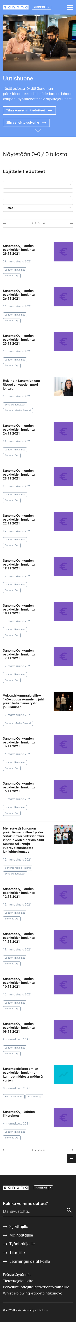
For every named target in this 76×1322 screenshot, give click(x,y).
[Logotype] (16, 1188)
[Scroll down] (38, 131)
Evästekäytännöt (17, 1274)
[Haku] (69, 1210)
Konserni (40, 7)
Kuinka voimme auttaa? (25, 1203)
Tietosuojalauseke (18, 1281)
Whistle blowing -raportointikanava (32, 1293)
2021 (11, 208)
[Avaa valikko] (69, 7)
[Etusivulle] (16, 7)
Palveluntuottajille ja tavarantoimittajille (36, 1287)
